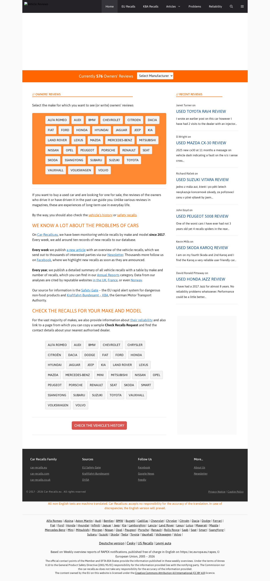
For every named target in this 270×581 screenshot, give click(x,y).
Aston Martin (84, 520)
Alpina (68, 520)
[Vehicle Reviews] (42, 6)
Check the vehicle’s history (99, 425)
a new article (76, 250)
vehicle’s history (100, 215)
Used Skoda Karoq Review (202, 247)
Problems (195, 6)
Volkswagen (81, 170)
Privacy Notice (216, 491)
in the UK (99, 280)
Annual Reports (108, 275)
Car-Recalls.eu (47, 235)
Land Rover (57, 140)
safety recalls (127, 215)
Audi (77, 120)
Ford (65, 130)
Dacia (152, 120)
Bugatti (130, 520)
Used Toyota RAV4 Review (201, 111)
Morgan (97, 530)
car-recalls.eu (38, 467)
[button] (231, 6)
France (113, 280)
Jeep (137, 130)
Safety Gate (89, 290)
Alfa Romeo (57, 120)
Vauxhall (55, 170)
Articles (171, 6)
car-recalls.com (39, 473)
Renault (129, 150)
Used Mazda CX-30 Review (201, 142)
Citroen (134, 120)
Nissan (53, 150)
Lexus (78, 140)
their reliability (141, 320)
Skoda (53, 160)
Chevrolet (111, 120)
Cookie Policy (236, 491)
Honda (82, 130)
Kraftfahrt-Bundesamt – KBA (87, 295)
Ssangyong (74, 160)
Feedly (142, 479)
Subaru (96, 160)
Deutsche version (111, 543)
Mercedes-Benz (120, 140)
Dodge (89, 355)
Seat (146, 150)
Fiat (51, 130)
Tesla (124, 534)
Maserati (201, 525)
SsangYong (216, 530)
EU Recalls (128, 6)
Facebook (44, 260)
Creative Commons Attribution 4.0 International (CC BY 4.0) (170, 572)
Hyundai (102, 130)
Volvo (103, 170)
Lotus (189, 525)
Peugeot (87, 150)
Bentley (109, 520)
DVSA (85, 479)
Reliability (215, 6)
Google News (146, 473)
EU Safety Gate (91, 467)
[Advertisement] (135, 40)
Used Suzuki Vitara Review (202, 179)
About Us (199, 467)
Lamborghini (137, 525)
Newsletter (115, 255)
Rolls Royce (171, 530)
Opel (69, 150)
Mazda (95, 140)
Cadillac (142, 520)
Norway (136, 280)
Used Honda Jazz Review (200, 279)
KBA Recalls (150, 6)
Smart (146, 385)
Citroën (54, 355)
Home (110, 6)
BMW (92, 120)
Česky (131, 543)
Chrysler (135, 345)
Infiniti (95, 525)
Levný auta (163, 543)
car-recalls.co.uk (40, 479)
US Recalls (145, 543)
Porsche (108, 150)
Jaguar (121, 130)
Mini (100, 375)
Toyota (133, 160)
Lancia (152, 525)
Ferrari (217, 520)
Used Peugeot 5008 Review (202, 216)
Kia (150, 130)
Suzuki (114, 160)
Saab (185, 530)
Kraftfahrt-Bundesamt (95, 473)
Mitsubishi (147, 140)
